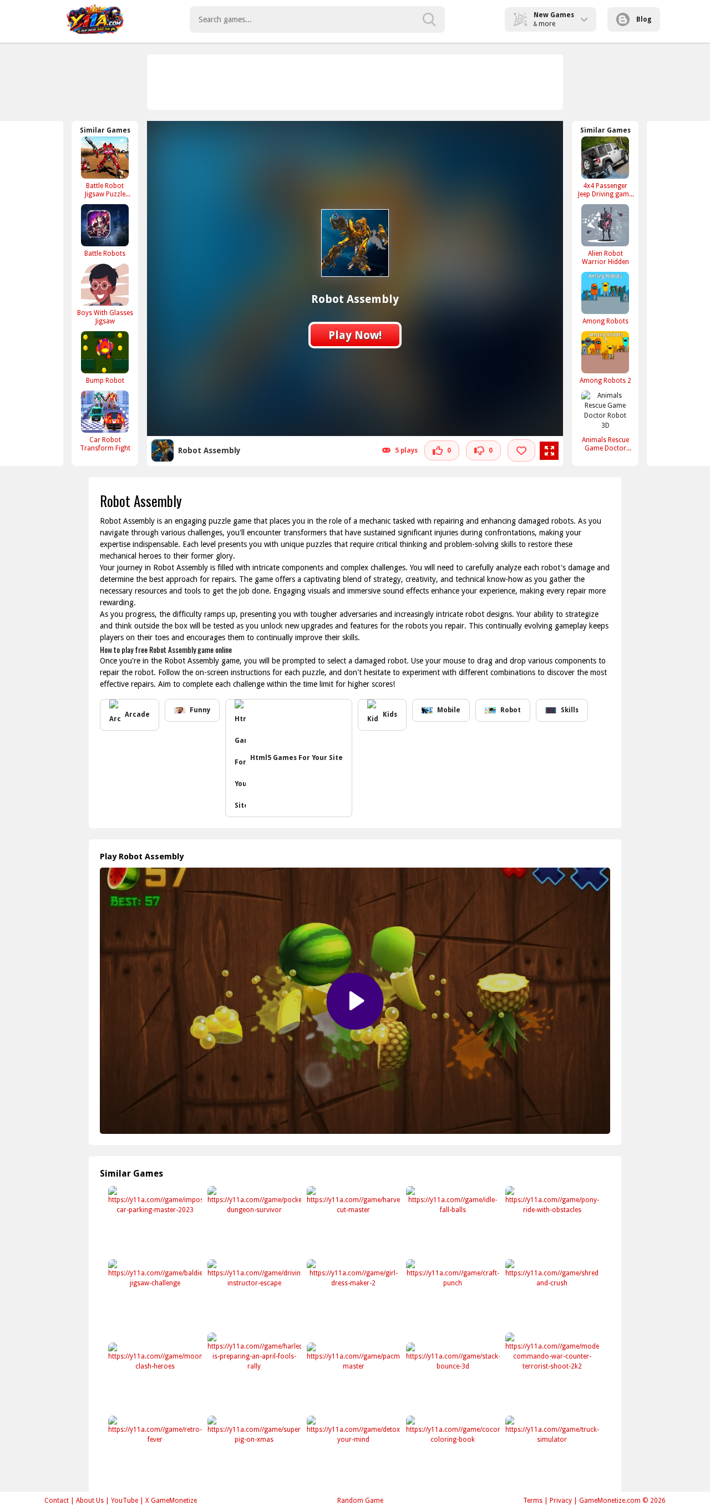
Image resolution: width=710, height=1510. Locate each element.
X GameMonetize (171, 1500)
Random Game (360, 1500)
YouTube (124, 1500)
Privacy (561, 1500)
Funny (200, 710)
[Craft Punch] (452, 1294)
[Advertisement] (355, 82)
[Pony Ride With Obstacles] (551, 1220)
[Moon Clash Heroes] (154, 1377)
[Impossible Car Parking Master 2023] (154, 1220)
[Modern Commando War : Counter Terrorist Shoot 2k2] (551, 1367)
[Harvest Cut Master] (352, 1220)
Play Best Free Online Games (95, 19)
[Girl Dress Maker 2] (352, 1294)
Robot (510, 710)
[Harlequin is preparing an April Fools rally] (253, 1367)
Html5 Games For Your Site (296, 758)
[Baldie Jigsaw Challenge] (154, 1294)
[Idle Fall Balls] (452, 1220)
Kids (390, 714)
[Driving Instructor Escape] (253, 1294)
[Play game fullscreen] (549, 451)
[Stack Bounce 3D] (452, 1377)
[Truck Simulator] (551, 1450)
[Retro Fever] (154, 1450)
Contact (56, 1500)
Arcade (137, 714)
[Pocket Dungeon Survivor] (253, 1220)
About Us (90, 1500)
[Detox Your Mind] (352, 1450)
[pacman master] (352, 1377)
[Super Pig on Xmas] (253, 1450)
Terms (532, 1500)
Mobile (448, 710)
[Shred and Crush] (551, 1294)
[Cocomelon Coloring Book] (452, 1450)
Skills (570, 710)
